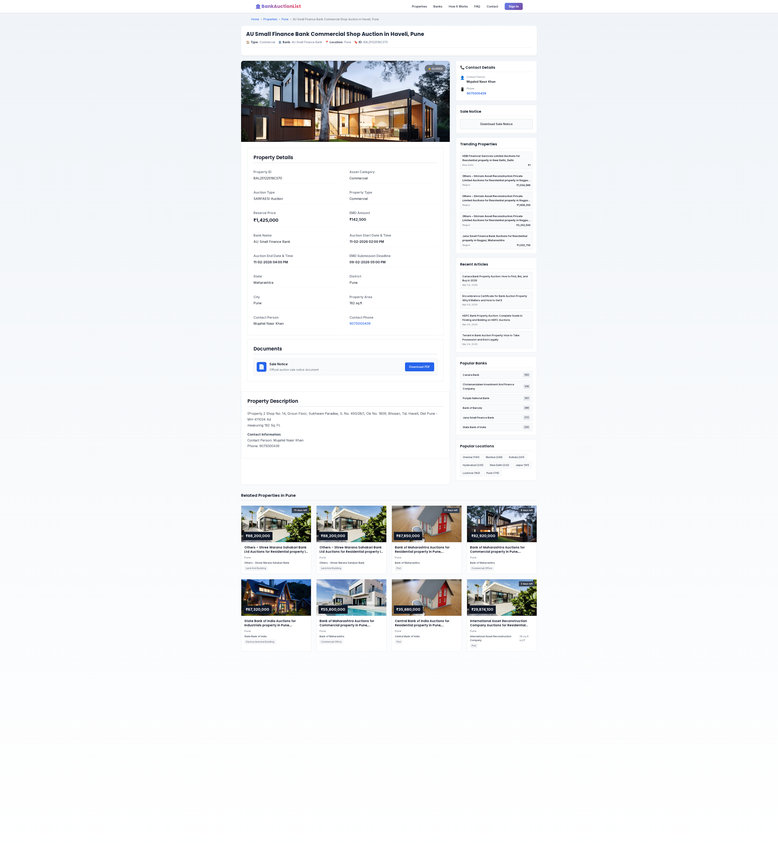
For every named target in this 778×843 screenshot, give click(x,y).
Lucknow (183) (471, 473)
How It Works (458, 6)
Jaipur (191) (522, 465)
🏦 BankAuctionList (278, 6)
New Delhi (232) (499, 465)
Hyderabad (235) (473, 465)
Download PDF (419, 367)
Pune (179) (492, 473)
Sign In (514, 6)
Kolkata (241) (516, 457)
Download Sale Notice (496, 124)
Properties (419, 6)
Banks (437, 6)
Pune (285, 19)
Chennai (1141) (471, 457)
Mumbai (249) (494, 457)
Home (255, 19)
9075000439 (360, 323)
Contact (492, 6)
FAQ (477, 6)
